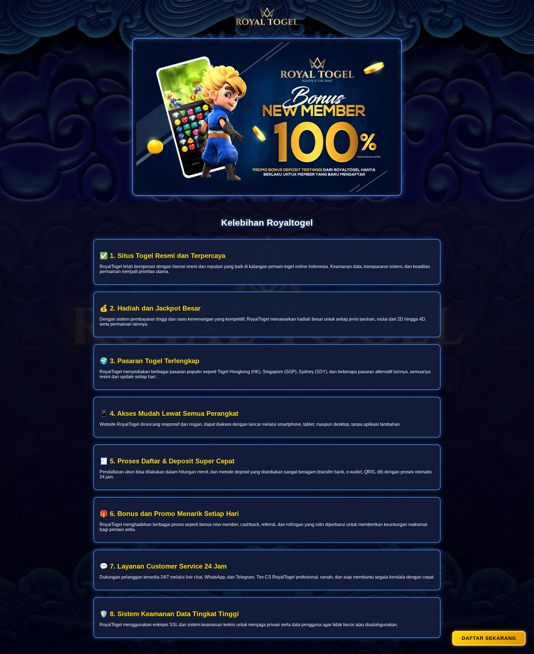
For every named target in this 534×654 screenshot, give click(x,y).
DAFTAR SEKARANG (489, 638)
